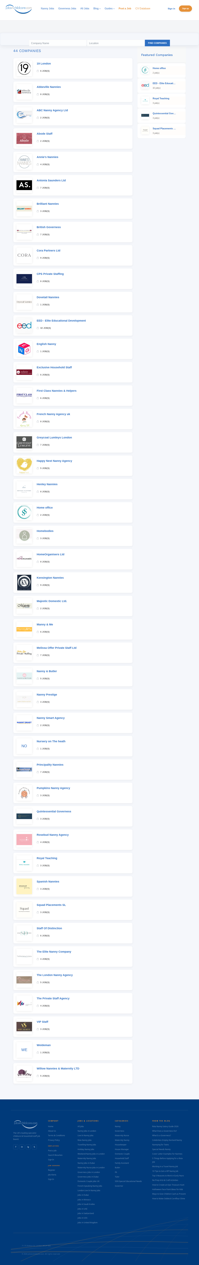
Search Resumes (55, 1155)
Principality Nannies (50, 764)
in (22, 1146)
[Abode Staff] (24, 138)
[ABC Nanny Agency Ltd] (24, 115)
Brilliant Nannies (48, 203)
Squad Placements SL (51, 904)
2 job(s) (45, 117)
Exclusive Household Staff (54, 367)
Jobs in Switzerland (86, 1213)
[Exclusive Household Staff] (24, 372)
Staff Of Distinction (49, 928)
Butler (117, 1167)
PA (116, 1172)
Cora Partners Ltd (48, 250)
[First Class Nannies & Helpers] (24, 395)
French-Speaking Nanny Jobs (90, 1186)
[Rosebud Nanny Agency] (24, 839)
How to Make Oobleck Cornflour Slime (168, 1198)
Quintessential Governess (54, 811)
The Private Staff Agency (53, 998)
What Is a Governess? (161, 1135)
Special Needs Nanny (161, 1149)
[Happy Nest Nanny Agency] (24, 465)
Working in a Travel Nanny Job (165, 1166)
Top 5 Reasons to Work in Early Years (168, 1175)
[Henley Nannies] (24, 489)
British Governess (49, 227)
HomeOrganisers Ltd (50, 554)
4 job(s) (45, 164)
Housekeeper (121, 1144)
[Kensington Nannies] (24, 582)
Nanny (117, 1126)
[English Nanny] (24, 349)
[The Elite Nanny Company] (24, 956)
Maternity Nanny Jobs (87, 1158)
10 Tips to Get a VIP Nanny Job (165, 1171)
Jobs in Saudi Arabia (86, 1204)
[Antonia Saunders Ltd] (24, 185)
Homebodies (45, 531)
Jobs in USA (82, 1218)
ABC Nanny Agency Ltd (52, 110)
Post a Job (52, 1150)
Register (51, 1170)
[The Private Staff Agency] (24, 1003)
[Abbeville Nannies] (24, 92)
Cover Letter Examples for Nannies (167, 1154)
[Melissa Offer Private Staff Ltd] (24, 652)
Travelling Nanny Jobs (87, 1144)
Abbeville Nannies (49, 86)
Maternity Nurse (122, 1135)
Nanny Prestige (47, 694)
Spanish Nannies (48, 881)
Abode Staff (44, 133)
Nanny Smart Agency (51, 718)
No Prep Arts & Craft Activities (165, 1180)
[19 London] (24, 68)
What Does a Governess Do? (164, 1131)
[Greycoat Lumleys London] (24, 442)
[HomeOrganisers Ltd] (24, 559)
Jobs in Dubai (83, 1195)
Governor (119, 1186)
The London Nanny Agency (55, 975)
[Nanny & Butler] (24, 676)
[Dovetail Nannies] (24, 302)
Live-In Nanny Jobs (85, 1135)
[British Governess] (24, 232)
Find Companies (157, 43)
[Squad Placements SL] (24, 910)
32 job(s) (45, 328)
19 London (44, 63)
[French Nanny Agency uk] (24, 419)
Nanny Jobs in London (87, 1131)
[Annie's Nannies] (24, 162)
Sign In (51, 1159)
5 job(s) (45, 468)
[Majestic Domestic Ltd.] (24, 606)
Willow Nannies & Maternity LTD (58, 1068)
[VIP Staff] (24, 1026)
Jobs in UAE (82, 1209)
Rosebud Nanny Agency (53, 834)
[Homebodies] (24, 536)
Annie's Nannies (47, 157)
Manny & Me (45, 624)
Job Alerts (52, 1174)
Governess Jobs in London (89, 1172)
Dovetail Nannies (48, 297)
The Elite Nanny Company (54, 951)
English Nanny (46, 344)
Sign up (185, 8)
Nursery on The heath (51, 741)
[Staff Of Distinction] (24, 933)
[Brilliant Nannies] (24, 208)
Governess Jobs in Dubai (88, 1176)
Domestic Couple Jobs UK (88, 1181)
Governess (119, 1131)
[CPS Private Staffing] (24, 279)
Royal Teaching (47, 858)
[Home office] (24, 512)
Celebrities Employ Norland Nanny (167, 1140)
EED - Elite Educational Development (61, 320)
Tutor (117, 1176)
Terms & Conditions (56, 1135)
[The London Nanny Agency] (24, 980)
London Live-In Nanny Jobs (89, 1190)
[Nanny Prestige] (24, 699)
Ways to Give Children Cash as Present (169, 1194)
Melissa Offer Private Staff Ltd (56, 647)
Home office (45, 507)
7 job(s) (45, 188)
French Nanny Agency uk (53, 414)
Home (50, 1126)
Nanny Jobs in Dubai (86, 1163)
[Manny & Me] (24, 629)
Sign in (171, 8)
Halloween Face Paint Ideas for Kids (167, 1189)
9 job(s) (45, 258)
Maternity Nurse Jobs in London (91, 1167)
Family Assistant (122, 1163)
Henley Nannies (47, 484)
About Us (52, 1131)
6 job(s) (45, 71)
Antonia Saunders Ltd (51, 180)
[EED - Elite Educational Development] (24, 325)
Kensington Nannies (50, 577)
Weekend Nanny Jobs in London (91, 1154)
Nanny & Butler (47, 671)
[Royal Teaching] (24, 863)
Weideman (44, 1045)
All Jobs (81, 1126)
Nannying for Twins (160, 1144)
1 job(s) (45, 304)
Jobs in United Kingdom (87, 1222)
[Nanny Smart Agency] (24, 723)
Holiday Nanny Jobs (86, 1149)
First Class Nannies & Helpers (56, 390)
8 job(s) (45, 94)
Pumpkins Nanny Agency (53, 788)
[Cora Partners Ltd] (24, 255)
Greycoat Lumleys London (54, 437)
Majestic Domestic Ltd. (52, 601)
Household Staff (122, 1158)
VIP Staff (42, 1021)
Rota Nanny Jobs (85, 1140)
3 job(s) (45, 211)
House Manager (122, 1149)
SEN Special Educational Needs (128, 1181)
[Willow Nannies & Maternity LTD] (24, 1073)
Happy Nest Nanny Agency (54, 460)
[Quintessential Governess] (24, 816)
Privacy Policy (54, 1140)
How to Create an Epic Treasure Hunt (168, 1185)
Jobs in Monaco (84, 1199)
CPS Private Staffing (50, 273)
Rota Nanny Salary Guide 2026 (165, 1126)
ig (28, 1146)
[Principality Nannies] (24, 769)
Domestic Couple (122, 1154)
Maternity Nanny (122, 1140)
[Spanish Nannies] (24, 886)
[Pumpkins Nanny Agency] (24, 793)
